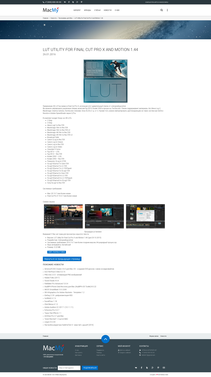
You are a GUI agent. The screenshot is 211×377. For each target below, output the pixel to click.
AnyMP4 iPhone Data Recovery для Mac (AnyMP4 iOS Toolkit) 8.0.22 (70, 287)
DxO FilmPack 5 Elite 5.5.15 (55, 272)
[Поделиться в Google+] (77, 2)
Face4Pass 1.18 (51, 301)
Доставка (78, 355)
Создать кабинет (125, 352)
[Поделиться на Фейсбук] (69, 2)
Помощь (99, 352)
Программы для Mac (65, 18)
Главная (45, 18)
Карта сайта (100, 355)
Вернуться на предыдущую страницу (62, 259)
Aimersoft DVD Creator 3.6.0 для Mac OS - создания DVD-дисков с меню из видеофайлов (79, 269)
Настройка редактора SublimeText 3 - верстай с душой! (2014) (69, 325)
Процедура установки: (93, 232)
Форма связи (153, 336)
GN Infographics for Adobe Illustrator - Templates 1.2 (64, 292)
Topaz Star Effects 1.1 (53, 313)
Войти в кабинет (124, 350)
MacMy (49, 374)
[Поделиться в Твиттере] (73, 2)
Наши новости (50, 368)
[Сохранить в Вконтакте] (65, 2)
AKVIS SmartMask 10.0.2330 (56, 290)
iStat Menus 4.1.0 (51, 304)
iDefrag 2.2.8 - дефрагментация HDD (59, 295)
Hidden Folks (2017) (52, 278)
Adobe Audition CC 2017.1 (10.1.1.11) (59, 307)
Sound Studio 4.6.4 (52, 281)
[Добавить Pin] (81, 2)
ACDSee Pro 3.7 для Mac (54, 316)
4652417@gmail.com (148, 355)
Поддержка (100, 350)
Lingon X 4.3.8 (50, 322)
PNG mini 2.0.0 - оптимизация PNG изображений (63, 275)
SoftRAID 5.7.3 (50, 298)
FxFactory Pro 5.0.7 (52, 310)
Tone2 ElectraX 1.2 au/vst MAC (56, 319)
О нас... (77, 350)
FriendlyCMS (164, 374)
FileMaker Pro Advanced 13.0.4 (56, 284)
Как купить (78, 352)
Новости (53, 18)
